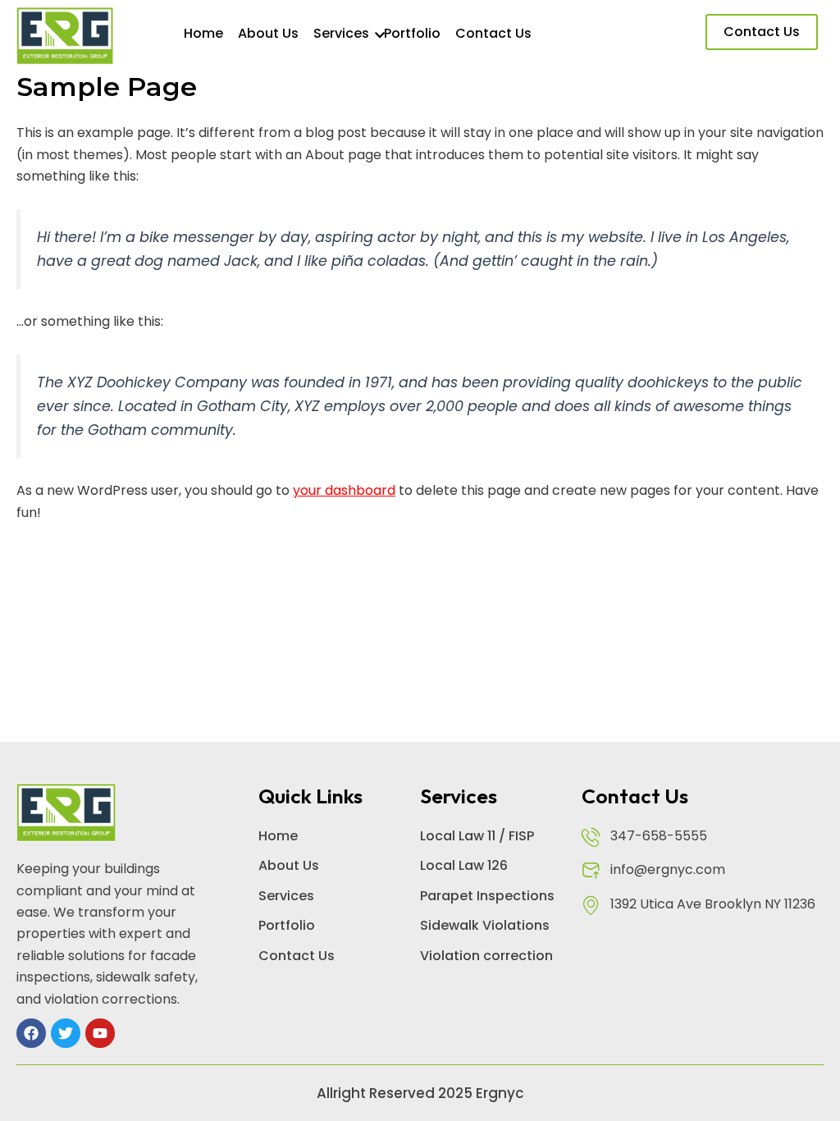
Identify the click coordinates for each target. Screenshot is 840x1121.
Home (203, 33)
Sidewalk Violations (485, 925)
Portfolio (412, 33)
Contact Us (493, 33)
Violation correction (486, 955)
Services (341, 33)
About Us (268, 33)
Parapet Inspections (487, 895)
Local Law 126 (464, 865)
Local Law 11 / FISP (477, 835)
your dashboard (344, 490)
